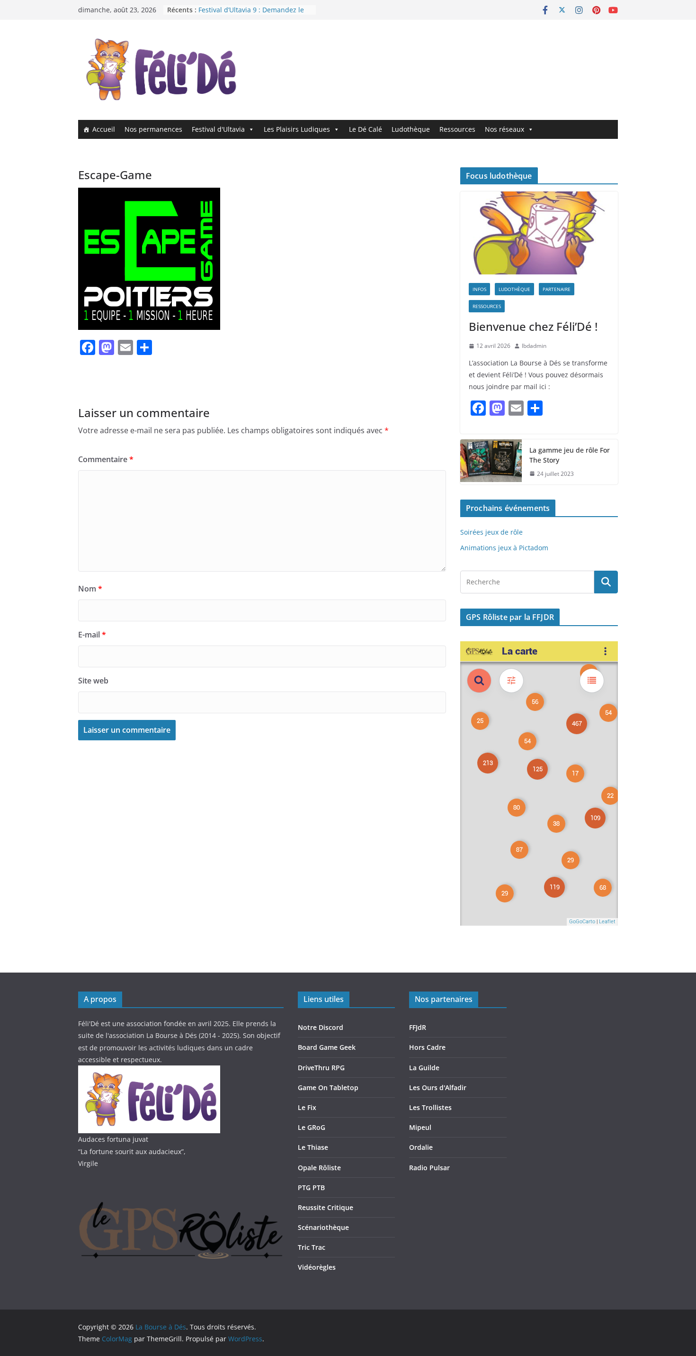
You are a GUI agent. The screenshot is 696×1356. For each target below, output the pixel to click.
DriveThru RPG (321, 1067)
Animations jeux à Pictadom (504, 547)
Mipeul (420, 1127)
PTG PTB (311, 1187)
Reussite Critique (325, 1207)
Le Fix (307, 1107)
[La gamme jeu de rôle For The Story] (491, 462)
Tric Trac (311, 1247)
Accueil (103, 129)
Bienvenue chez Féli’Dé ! (533, 326)
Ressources (457, 129)
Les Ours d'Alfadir (437, 1087)
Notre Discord (320, 1027)
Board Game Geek (327, 1047)
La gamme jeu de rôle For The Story (569, 455)
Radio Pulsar (429, 1167)
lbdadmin (534, 346)
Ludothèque (411, 129)
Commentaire (106, 459)
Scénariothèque (323, 1227)
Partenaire (557, 289)
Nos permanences (153, 129)
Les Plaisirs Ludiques (297, 129)
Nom (90, 588)
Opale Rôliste (319, 1167)
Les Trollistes (430, 1107)
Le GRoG (311, 1127)
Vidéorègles (317, 1267)
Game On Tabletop (328, 1087)
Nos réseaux (504, 129)
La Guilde (424, 1067)
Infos (479, 289)
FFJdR (417, 1027)
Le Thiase (313, 1147)
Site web (93, 680)
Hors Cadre (427, 1047)
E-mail (92, 634)
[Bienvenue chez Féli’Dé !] (539, 232)
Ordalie (421, 1147)
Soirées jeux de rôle (491, 532)
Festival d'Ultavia (218, 129)
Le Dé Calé (365, 129)
